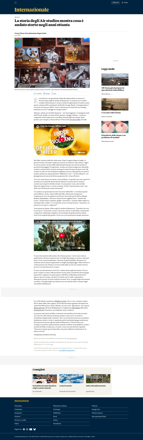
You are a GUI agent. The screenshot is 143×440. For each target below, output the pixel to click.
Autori (55, 420)
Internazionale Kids (99, 416)
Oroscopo (56, 409)
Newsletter (57, 424)
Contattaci (18, 409)
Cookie (93, 436)
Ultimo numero (97, 413)
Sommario (18, 413)
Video (17, 424)
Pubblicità (57, 413)
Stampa (48, 93)
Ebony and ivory (39, 308)
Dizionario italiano (60, 406)
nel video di (75, 120)
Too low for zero (39, 310)
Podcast (94, 406)
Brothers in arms (60, 301)
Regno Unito (41, 33)
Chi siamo (18, 406)
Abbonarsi (115, 2)
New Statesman (30, 33)
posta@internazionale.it (67, 350)
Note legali (87, 436)
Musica (17, 17)
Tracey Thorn (19, 33)
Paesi (55, 416)
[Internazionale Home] (22, 401)
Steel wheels (76, 308)
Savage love (96, 409)
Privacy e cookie (20, 420)
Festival (17, 416)
